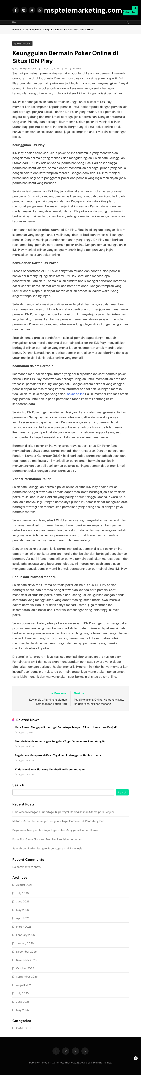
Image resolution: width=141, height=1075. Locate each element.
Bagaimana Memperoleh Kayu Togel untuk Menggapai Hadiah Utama (58, 755)
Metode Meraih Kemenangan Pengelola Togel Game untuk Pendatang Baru (61, 741)
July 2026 (22, 893)
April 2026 (23, 918)
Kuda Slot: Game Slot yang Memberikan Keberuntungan (50, 769)
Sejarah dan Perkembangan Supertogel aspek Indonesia (47, 848)
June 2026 (23, 901)
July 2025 (22, 993)
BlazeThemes (103, 1062)
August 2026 (24, 885)
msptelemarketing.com (83, 10)
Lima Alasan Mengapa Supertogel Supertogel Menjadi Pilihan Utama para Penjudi (66, 727)
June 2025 (23, 1002)
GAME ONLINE (22, 43)
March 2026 (23, 926)
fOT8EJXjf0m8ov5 (25, 68)
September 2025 (27, 976)
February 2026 (25, 935)
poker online (75, 394)
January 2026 (25, 943)
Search (18, 785)
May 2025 (22, 1010)
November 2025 (26, 960)
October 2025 (25, 968)
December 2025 (26, 951)
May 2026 (22, 910)
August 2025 (24, 985)
